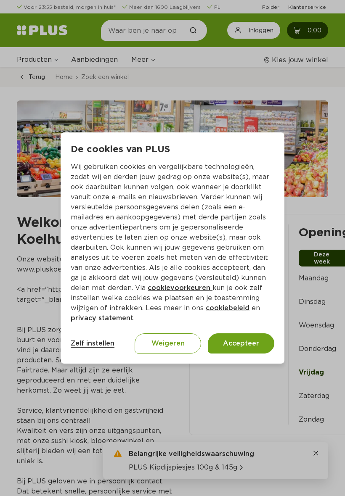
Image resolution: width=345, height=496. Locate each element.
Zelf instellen (92, 343)
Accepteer (241, 343)
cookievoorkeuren (180, 288)
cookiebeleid (227, 308)
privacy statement (102, 318)
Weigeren (168, 343)
